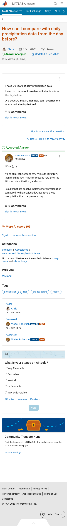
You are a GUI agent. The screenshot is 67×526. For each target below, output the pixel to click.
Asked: (9, 304)
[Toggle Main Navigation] (62, 3)
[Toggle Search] (55, 3)
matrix (56, 292)
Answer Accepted (15, 54)
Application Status (32, 493)
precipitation (10, 292)
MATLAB (7, 275)
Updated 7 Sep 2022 (46, 54)
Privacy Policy (40, 488)
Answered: (11, 319)
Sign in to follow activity (52, 139)
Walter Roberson (22, 155)
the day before (40, 292)
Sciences (7, 249)
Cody (48, 11)
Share (33, 139)
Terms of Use (51, 493)
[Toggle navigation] (3, 18)
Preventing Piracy (10, 493)
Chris (11, 49)
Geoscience (21, 249)
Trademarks (24, 488)
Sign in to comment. (16, 117)
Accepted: (11, 335)
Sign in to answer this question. (48, 131)
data (25, 292)
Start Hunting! (14, 452)
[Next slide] (60, 11)
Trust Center (8, 488)
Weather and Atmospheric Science (21, 253)
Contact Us (7, 498)
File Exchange (33, 11)
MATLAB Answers (23, 3)
